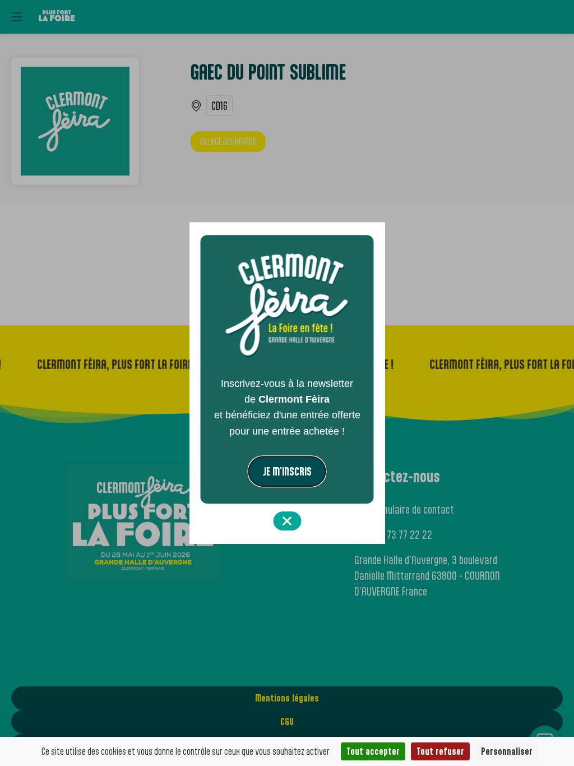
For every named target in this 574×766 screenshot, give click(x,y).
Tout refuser (440, 751)
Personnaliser (507, 751)
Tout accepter (373, 751)
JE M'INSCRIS (287, 471)
